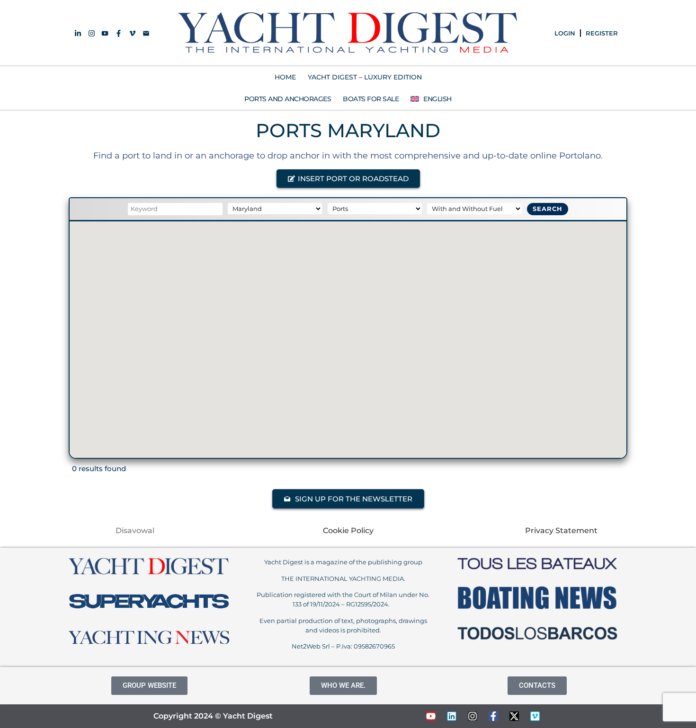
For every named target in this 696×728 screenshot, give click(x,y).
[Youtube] (431, 716)
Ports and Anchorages (287, 99)
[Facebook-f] (493, 716)
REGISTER (602, 33)
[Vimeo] (535, 716)
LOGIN (564, 33)
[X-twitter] (514, 716)
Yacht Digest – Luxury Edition (365, 77)
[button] (348, 178)
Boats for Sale (371, 99)
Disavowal (135, 530)
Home (285, 77)
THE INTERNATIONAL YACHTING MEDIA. (343, 578)
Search (547, 208)
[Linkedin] (451, 716)
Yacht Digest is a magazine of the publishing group (343, 562)
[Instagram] (472, 716)
